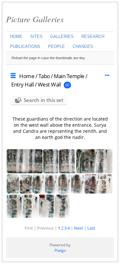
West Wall (49, 84)
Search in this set (43, 100)
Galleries (62, 36)
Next (78, 228)
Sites (36, 36)
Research (92, 36)
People (56, 46)
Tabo (44, 76)
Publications (25, 46)
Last (91, 228)
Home (16, 36)
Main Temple (69, 76)
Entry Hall (22, 84)
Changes (83, 46)
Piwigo (60, 250)
